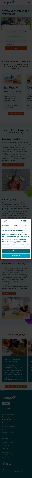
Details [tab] (16, 225)
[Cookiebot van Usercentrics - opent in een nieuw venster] (20, 221)
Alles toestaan (16, 250)
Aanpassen (15, 255)
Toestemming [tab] (5, 225)
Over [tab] (26, 225)
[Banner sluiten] (29, 221)
